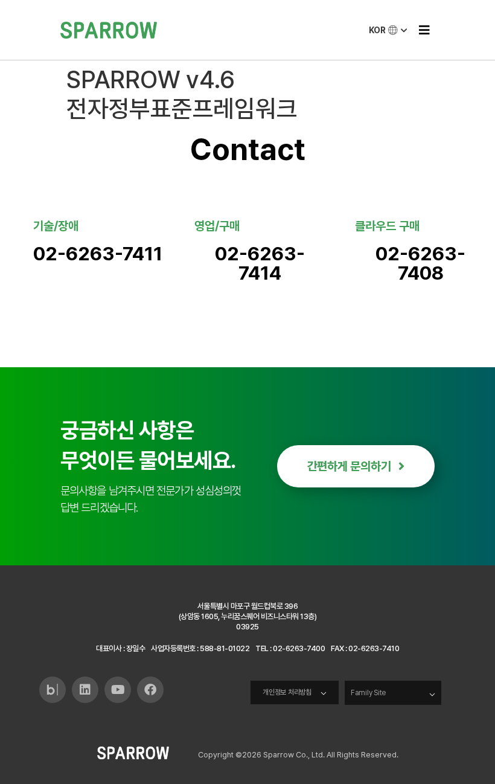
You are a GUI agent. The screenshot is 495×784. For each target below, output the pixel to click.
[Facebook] (150, 689)
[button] (424, 29)
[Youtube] (117, 689)
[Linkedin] (85, 689)
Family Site (368, 693)
